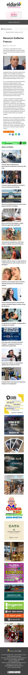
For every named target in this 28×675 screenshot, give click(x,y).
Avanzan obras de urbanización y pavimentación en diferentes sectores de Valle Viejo (14, 166)
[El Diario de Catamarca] (14, 5)
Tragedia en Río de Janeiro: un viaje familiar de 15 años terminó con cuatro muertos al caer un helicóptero (14, 262)
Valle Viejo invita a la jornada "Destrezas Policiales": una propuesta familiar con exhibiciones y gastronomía (12, 344)
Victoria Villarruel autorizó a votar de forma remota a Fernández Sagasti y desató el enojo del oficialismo (13, 304)
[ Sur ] (20, 17)
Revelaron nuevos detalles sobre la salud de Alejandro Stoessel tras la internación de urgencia (13, 283)
